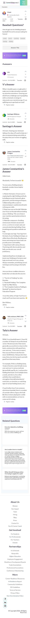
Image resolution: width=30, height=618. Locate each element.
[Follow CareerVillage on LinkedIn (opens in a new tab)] (5, 603)
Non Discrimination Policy (15, 596)
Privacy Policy (15, 593)
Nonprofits (15, 553)
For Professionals (15, 537)
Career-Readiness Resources (15, 578)
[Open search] (18, 2)
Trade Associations (15, 565)
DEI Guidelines (15, 587)
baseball (23, 38)
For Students (15, 534)
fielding (11, 41)
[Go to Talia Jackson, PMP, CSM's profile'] (4, 320)
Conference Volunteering (15, 571)
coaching (16, 38)
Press (15, 520)
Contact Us (15, 523)
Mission (15, 506)
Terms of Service (15, 590)
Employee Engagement (15, 559)
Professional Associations (15, 568)
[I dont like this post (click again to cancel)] (26, 77)
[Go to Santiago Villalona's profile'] (4, 117)
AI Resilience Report (15, 581)
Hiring (15, 514)
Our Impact (15, 509)
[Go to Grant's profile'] (4, 15)
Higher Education (15, 556)
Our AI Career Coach (15, 526)
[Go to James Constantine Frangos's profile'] (4, 157)
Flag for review (9, 105)
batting (5, 41)
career (4, 38)
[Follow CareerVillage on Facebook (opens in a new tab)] (5, 599)
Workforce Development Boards (15, 562)
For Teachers (15, 540)
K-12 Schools (15, 550)
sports (10, 38)
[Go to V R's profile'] (4, 75)
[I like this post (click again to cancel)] (26, 11)
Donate (15, 543)
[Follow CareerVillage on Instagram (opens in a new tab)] (5, 606)
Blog (15, 517)
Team (15, 512)
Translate (20, 19)
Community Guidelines (15, 584)
